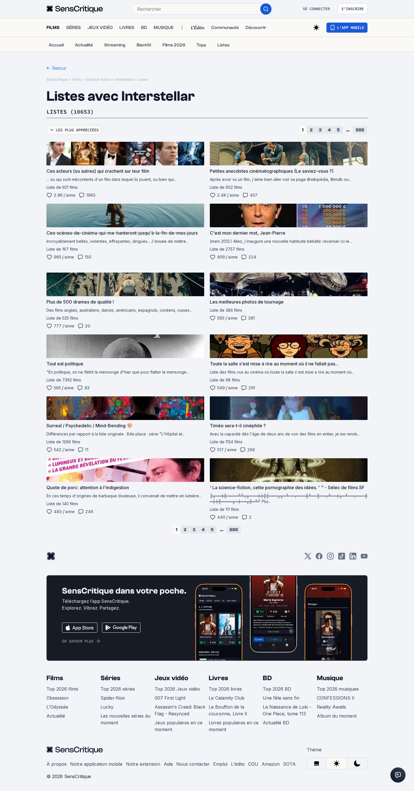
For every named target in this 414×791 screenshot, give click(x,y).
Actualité (55, 716)
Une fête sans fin (281, 698)
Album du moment (337, 716)
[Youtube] (364, 558)
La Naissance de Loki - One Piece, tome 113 (287, 710)
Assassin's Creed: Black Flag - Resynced (180, 710)
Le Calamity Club (226, 698)
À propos (56, 764)
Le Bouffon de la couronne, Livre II (228, 710)
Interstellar (124, 79)
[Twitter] (307, 558)
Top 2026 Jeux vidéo (177, 689)
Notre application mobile (96, 764)
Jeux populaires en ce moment (178, 726)
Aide (168, 764)
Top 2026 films (62, 689)
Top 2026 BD (277, 689)
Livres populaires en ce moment (234, 726)
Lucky (107, 707)
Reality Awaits (331, 707)
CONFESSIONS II (336, 698)
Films (76, 79)
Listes (143, 79)
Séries (110, 678)
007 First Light (170, 698)
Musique (330, 678)
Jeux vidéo (171, 678)
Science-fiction (98, 79)
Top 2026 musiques (338, 689)
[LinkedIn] (353, 558)
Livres (218, 678)
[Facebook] (319, 558)
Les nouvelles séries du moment (125, 719)
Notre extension (143, 764)
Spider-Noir (113, 698)
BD (267, 678)
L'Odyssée (57, 707)
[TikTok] (341, 558)
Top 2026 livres (225, 689)
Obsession (57, 698)
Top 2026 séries (118, 689)
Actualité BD (276, 722)
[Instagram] (330, 558)
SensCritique (57, 79)
